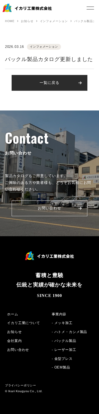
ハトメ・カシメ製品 (70, 332)
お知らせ (27, 21)
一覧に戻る (49, 82)
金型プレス (63, 359)
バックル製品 (65, 341)
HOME (10, 21)
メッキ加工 (63, 323)
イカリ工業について (23, 323)
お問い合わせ (49, 208)
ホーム (12, 314)
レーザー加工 (65, 350)
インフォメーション (54, 21)
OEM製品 (62, 367)
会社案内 (14, 341)
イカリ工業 (49, 255)
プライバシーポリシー (20, 385)
